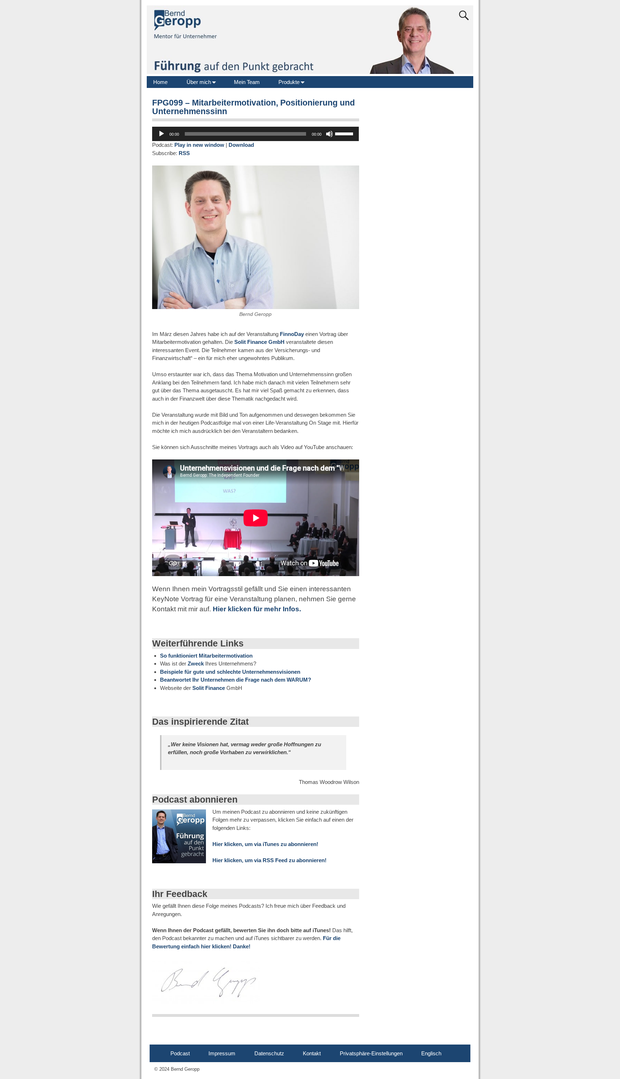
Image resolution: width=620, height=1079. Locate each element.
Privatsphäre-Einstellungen (371, 1053)
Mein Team (247, 82)
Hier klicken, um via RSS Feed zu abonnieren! (269, 860)
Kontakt (312, 1053)
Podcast (180, 1053)
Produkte (289, 82)
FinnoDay (292, 334)
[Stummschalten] (329, 133)
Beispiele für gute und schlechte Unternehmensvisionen (230, 672)
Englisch (431, 1053)
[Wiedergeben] (161, 133)
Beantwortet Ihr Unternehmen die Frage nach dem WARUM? (235, 680)
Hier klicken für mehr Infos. (256, 609)
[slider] (345, 133)
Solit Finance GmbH (260, 342)
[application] (255, 134)
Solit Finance (208, 688)
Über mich (199, 82)
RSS (184, 153)
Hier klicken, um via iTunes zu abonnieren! (265, 844)
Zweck (196, 663)
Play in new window (199, 145)
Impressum (221, 1053)
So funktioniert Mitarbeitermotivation (206, 656)
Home (160, 82)
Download (241, 145)
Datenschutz (269, 1053)
